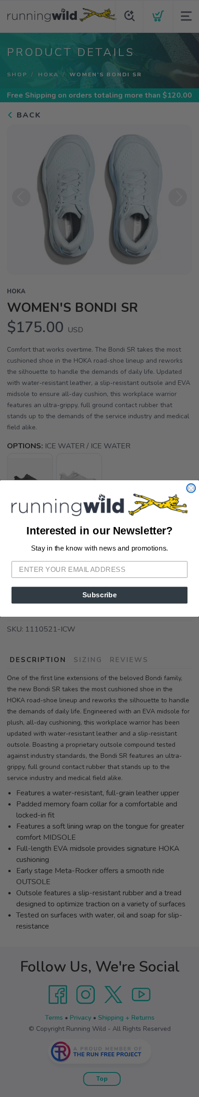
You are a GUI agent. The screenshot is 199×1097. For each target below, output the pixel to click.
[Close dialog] (191, 488)
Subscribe (99, 595)
